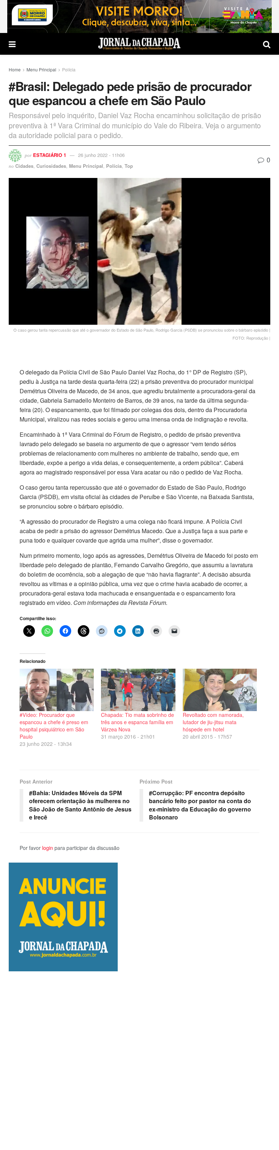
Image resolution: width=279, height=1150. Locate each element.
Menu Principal (41, 69)
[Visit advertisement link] (139, 16)
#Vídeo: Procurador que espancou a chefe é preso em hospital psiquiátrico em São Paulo (54, 725)
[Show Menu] (12, 44)
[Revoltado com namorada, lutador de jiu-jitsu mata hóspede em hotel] (220, 690)
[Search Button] (266, 44)
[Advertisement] (139, 1060)
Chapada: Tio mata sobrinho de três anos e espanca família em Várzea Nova (137, 722)
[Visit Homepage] (139, 44)
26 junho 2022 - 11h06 (101, 154)
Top (129, 165)
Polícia (69, 69)
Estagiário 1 (49, 154)
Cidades (24, 165)
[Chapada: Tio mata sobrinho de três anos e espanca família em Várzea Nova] (138, 690)
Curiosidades (51, 165)
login (47, 847)
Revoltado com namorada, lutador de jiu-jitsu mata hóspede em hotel (213, 722)
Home (15, 69)
